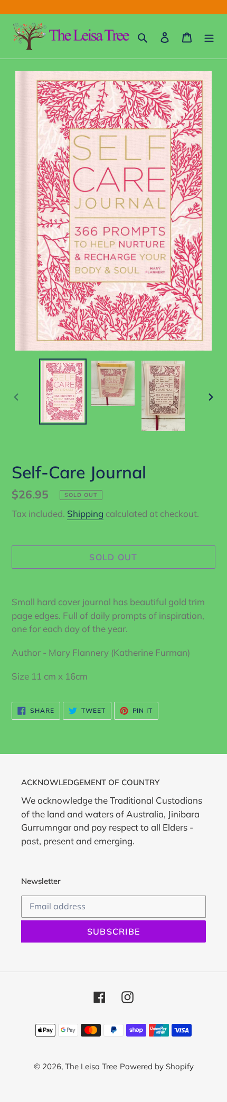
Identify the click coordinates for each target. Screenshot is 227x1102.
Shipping (85, 513)
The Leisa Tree (91, 1066)
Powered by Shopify (157, 1066)
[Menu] (209, 36)
